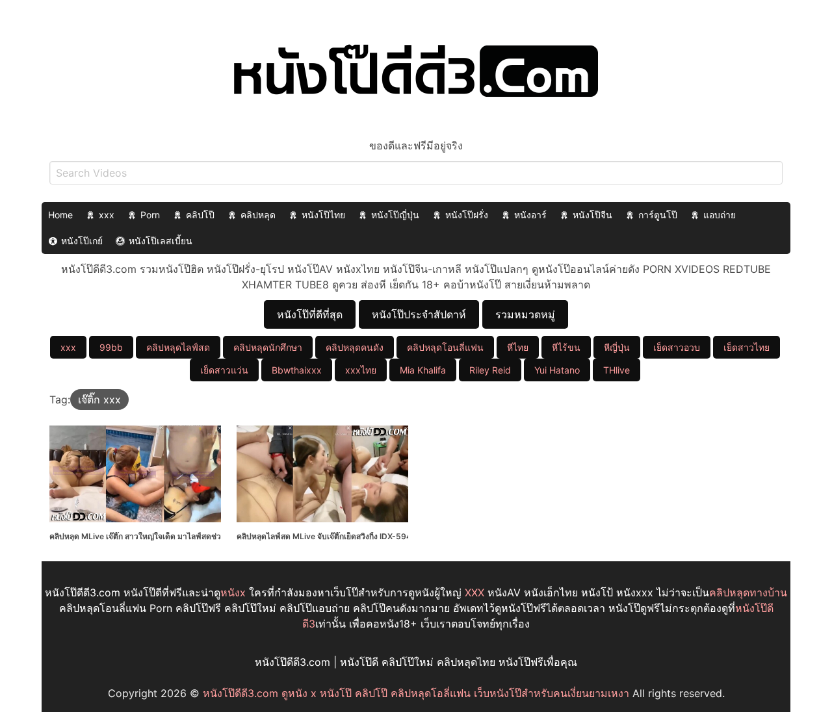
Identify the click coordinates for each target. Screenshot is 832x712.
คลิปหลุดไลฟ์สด (178, 347)
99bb (111, 347)
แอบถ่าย (719, 214)
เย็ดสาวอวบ (676, 347)
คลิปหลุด (258, 214)
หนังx (233, 592)
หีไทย (517, 347)
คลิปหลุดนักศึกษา (267, 347)
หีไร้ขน (566, 347)
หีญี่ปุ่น (617, 347)
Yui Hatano (557, 369)
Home (60, 214)
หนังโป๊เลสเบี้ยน (160, 240)
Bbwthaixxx (297, 369)
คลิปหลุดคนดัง (355, 347)
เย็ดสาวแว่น (224, 369)
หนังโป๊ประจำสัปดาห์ (419, 314)
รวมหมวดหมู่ (525, 314)
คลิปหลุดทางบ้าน (748, 592)
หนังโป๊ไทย (323, 214)
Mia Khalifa (423, 369)
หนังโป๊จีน (592, 214)
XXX (474, 592)
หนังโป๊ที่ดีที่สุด (310, 314)
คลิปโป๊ (200, 214)
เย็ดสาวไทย (746, 347)
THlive (616, 369)
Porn (150, 214)
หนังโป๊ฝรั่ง (466, 214)
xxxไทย (360, 369)
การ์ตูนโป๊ (657, 214)
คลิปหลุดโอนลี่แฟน (445, 347)
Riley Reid (490, 369)
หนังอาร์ (530, 214)
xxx (106, 214)
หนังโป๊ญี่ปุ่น (395, 214)
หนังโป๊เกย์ (82, 240)
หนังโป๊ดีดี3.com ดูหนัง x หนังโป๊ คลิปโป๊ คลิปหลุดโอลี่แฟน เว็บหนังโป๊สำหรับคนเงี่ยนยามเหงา (416, 693)
